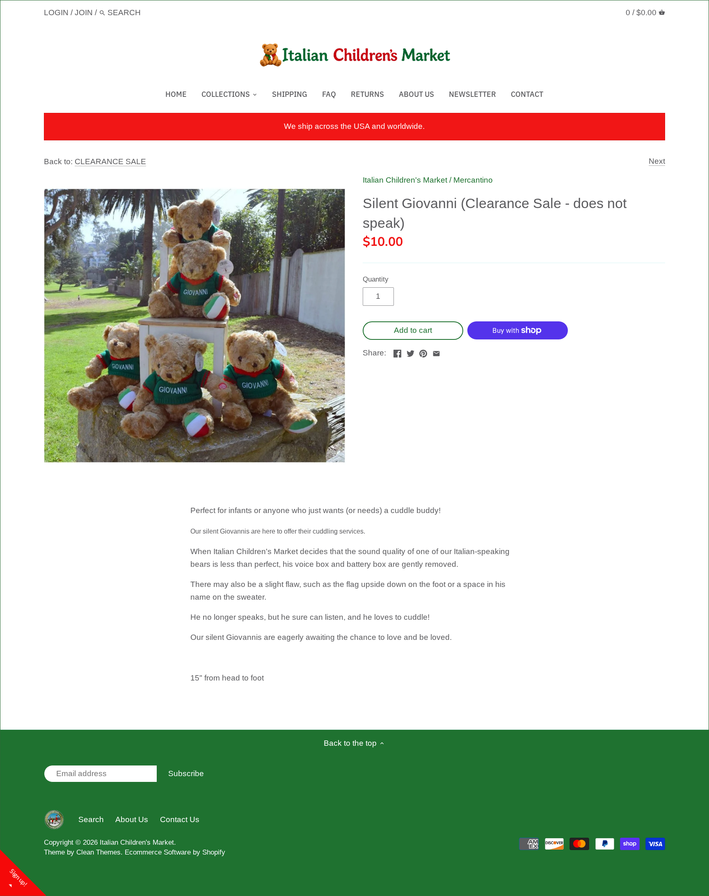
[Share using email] (436, 352)
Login (56, 12)
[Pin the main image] (423, 352)
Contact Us (179, 819)
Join (84, 12)
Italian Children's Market (405, 180)
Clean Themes (98, 852)
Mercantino (473, 180)
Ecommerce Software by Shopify (175, 852)
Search (91, 819)
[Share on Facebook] (397, 352)
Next (657, 161)
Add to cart (413, 330)
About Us (131, 819)
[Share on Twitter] (410, 352)
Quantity (376, 279)
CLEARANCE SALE (110, 161)
